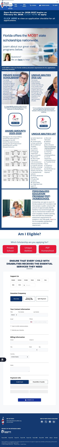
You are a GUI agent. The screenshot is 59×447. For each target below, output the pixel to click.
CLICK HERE (30, 14)
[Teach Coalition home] (3, 421)
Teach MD (35, 438)
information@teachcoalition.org (14, 421)
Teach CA (28, 438)
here (7, 137)
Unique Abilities (28, 249)
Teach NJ (10, 438)
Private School (10, 249)
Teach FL (16, 438)
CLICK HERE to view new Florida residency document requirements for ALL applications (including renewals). (28, 68)
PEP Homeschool (47, 249)
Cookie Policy (23, 444)
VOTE (46, 438)
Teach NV (41, 438)
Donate (55, 438)
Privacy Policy (17, 444)
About (51, 438)
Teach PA (22, 438)
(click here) (34, 188)
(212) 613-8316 (10, 422)
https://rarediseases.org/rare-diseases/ (50, 147)
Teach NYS (4, 438)
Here (51, 219)
